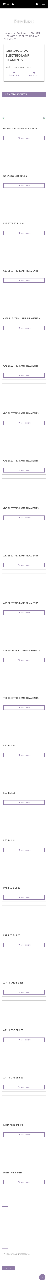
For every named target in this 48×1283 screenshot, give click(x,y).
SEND (8, 1268)
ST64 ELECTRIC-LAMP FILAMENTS (21, 650)
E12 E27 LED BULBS (13, 223)
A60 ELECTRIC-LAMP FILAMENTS (21, 555)
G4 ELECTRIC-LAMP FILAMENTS (20, 128)
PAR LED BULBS (11, 887)
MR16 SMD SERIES (13, 1125)
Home (7, 33)
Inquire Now (14, 75)
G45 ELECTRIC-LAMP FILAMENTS (21, 365)
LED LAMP (35, 33)
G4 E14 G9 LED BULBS (15, 176)
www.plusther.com (14, 1239)
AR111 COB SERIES (13, 1030)
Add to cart (33, 75)
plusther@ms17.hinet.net (17, 1235)
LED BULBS (9, 745)
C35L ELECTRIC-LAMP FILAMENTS (21, 318)
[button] (42, 1277)
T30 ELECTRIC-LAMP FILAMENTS (21, 698)
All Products (19, 33)
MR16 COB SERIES (13, 1172)
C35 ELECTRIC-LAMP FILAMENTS (21, 270)
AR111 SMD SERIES (13, 982)
